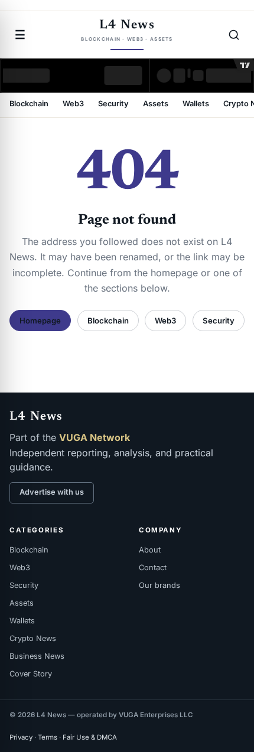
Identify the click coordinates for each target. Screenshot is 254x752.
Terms (47, 737)
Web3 (73, 104)
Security (113, 104)
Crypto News (32, 638)
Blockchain (28, 104)
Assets (155, 104)
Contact (153, 567)
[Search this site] (234, 34)
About (150, 549)
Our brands (159, 585)
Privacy (20, 737)
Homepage (40, 320)
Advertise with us (51, 492)
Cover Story (30, 673)
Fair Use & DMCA (90, 737)
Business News (36, 656)
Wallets (196, 104)
